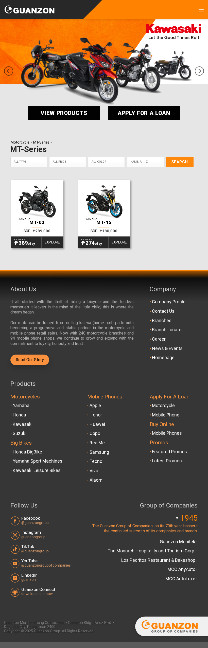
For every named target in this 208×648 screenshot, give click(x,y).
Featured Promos (169, 451)
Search (179, 162)
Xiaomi (96, 480)
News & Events (167, 348)
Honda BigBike (27, 451)
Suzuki (19, 433)
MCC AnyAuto (181, 569)
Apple (95, 405)
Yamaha (21, 405)
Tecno (96, 461)
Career (159, 339)
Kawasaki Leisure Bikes (37, 470)
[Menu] (201, 9)
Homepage (163, 357)
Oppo (95, 433)
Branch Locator (167, 329)
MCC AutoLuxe (180, 578)
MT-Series (41, 142)
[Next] (199, 71)
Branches (161, 320)
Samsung (99, 452)
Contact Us (163, 311)
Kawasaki (22, 424)
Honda (19, 414)
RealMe (97, 442)
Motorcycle (20, 142)
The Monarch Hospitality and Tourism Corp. (152, 550)
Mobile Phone (165, 414)
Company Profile (168, 301)
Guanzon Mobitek (178, 541)
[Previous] (8, 71)
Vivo (94, 470)
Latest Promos (167, 460)
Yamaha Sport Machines (37, 461)
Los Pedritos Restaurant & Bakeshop (158, 560)
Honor (96, 414)
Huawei (97, 424)
